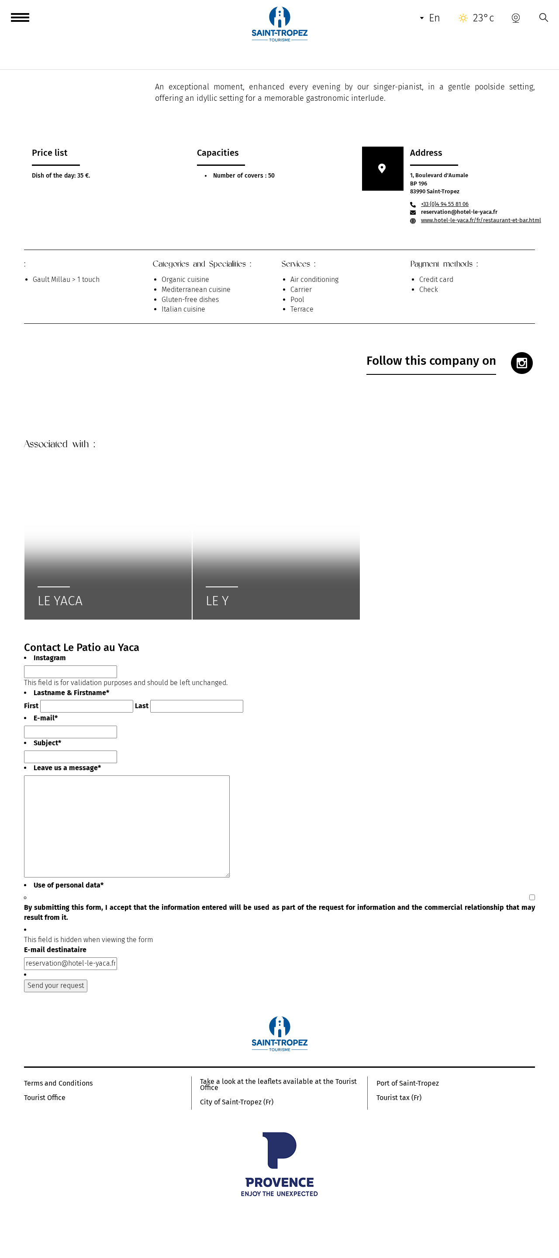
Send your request (56, 985)
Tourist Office (45, 1098)
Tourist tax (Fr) (398, 1098)
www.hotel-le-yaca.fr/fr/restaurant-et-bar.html (481, 220)
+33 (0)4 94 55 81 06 (445, 204)
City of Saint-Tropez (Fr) (236, 1102)
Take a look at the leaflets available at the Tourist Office (278, 1085)
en (434, 18)
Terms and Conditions (58, 1083)
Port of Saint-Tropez (407, 1083)
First (31, 706)
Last (141, 706)
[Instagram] (522, 363)
